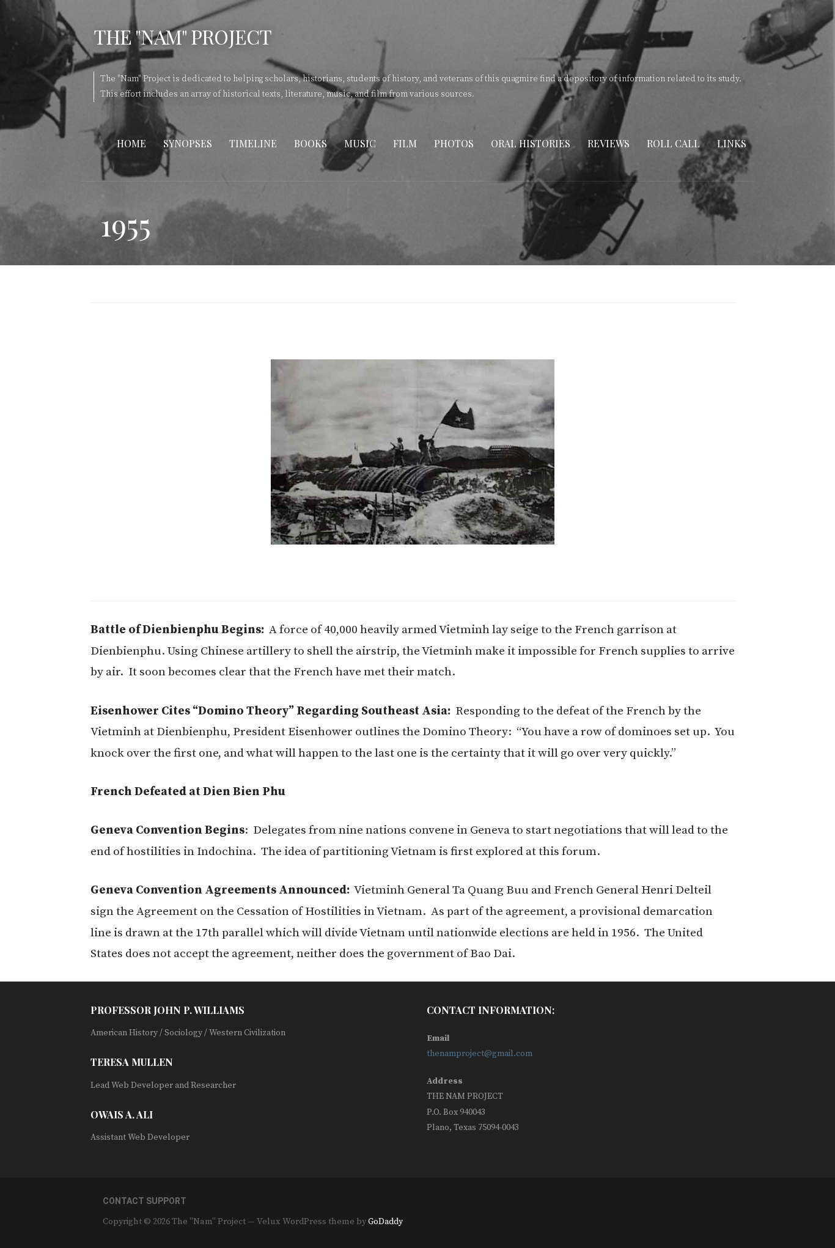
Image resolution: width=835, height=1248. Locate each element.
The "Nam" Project (182, 36)
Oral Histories (530, 143)
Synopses (187, 143)
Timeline (253, 143)
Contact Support (144, 1201)
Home (131, 143)
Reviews (608, 143)
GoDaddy (385, 1221)
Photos (454, 143)
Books (310, 143)
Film (405, 143)
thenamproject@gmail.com (479, 1053)
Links (731, 143)
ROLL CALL (673, 143)
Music (360, 143)
